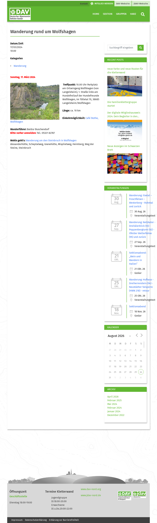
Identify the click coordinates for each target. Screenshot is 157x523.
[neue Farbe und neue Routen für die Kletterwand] (124, 86)
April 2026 (113, 396)
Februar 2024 (114, 407)
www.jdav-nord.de (91, 495)
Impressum (17, 520)
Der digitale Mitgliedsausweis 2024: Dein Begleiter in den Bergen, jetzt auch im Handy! (123, 114)
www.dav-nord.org (91, 489)
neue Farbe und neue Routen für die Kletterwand (125, 70)
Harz (133, 13)
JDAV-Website (141, 3)
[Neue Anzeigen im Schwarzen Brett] (124, 163)
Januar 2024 (113, 411)
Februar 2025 (114, 400)
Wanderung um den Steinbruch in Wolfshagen (51, 140)
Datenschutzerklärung (36, 520)
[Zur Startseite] (20, 14)
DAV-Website (123, 3)
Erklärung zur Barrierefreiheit (64, 520)
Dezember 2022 (115, 415)
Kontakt (84, 3)
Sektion (107, 13)
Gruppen (121, 13)
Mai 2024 (112, 404)
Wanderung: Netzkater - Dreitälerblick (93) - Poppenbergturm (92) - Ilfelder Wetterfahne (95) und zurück (142, 229)
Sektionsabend (137, 306)
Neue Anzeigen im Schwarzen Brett (123, 148)
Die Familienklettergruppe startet (122, 104)
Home (96, 13)
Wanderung (20, 65)
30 (141, 372)
